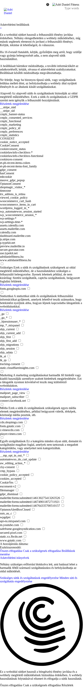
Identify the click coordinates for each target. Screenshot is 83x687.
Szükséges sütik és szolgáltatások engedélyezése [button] (29, 577)
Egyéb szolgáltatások (13, 441)
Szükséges (6, 267)
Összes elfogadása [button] (11, 550)
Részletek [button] (67, 685)
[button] (41, 625)
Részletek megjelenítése (14, 103)
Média (4, 408)
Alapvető (5, 93)
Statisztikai (6, 296)
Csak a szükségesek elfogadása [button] (42, 550)
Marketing (6, 375)
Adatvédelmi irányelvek (14, 557)
